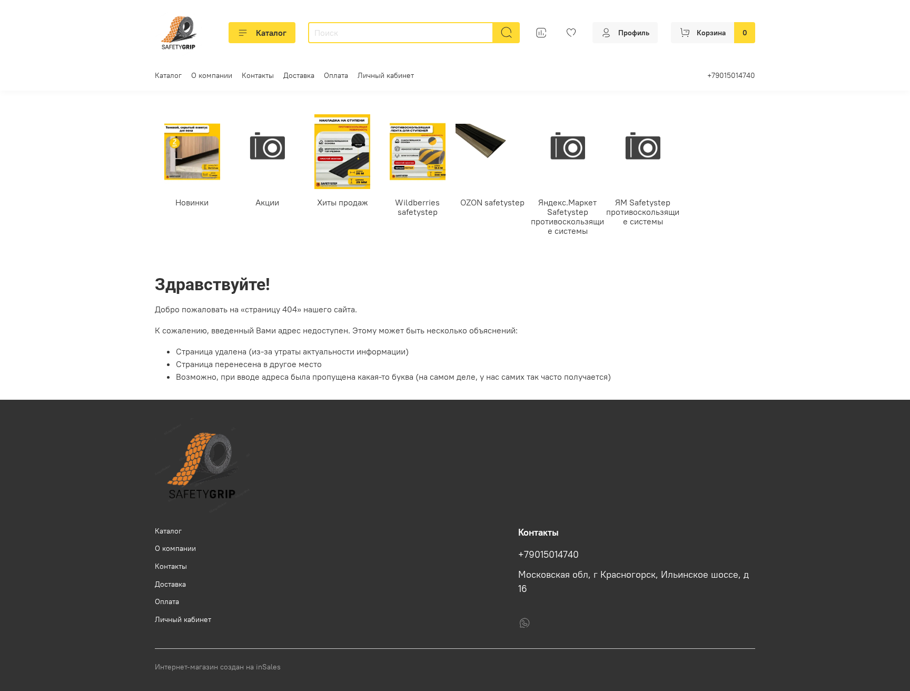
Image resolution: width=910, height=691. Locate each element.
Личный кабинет (386, 75)
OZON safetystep (492, 201)
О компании (211, 75)
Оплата (336, 75)
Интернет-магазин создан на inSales (218, 667)
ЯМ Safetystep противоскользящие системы (642, 211)
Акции (267, 201)
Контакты (258, 75)
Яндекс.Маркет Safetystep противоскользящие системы (567, 215)
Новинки (192, 201)
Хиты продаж (342, 201)
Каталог (271, 32)
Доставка (298, 75)
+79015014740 (731, 75)
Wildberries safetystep (417, 206)
